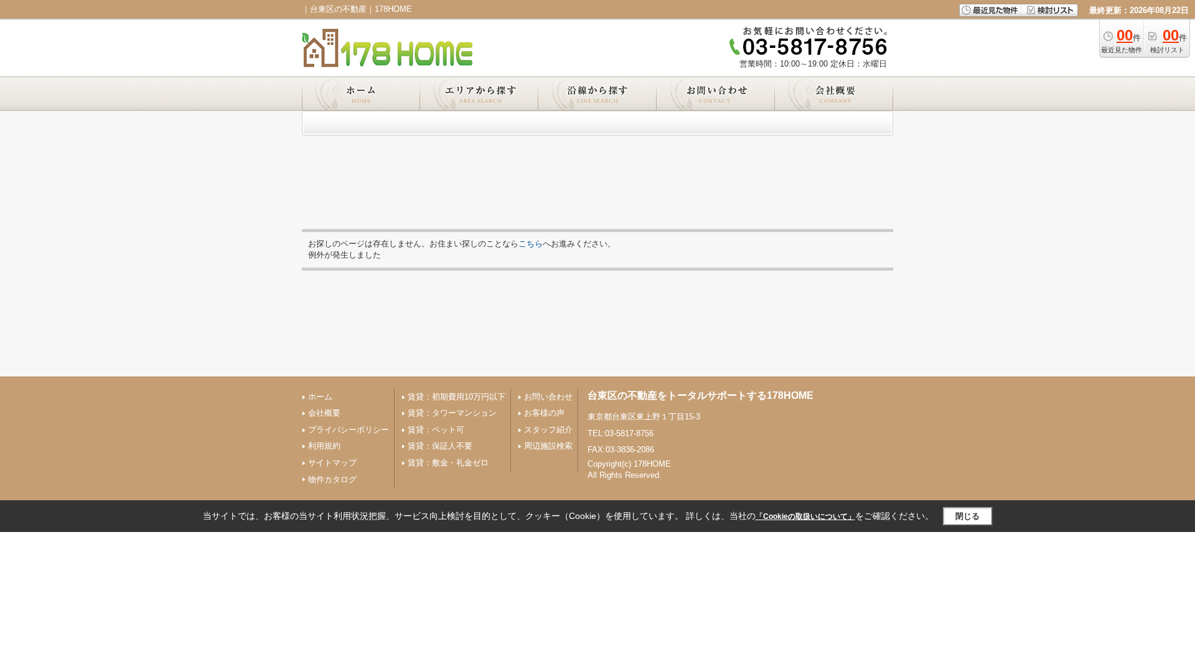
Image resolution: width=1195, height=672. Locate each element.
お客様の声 (544, 413)
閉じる (967, 516)
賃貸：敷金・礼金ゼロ (448, 462)
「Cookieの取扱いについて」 (805, 516)
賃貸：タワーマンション (452, 413)
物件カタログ (332, 479)
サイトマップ (332, 462)
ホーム (320, 396)
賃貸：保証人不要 (440, 445)
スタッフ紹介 (548, 429)
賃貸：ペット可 (436, 429)
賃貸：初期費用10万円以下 (456, 396)
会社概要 (324, 413)
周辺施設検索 (548, 445)
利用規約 (324, 445)
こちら (530, 243)
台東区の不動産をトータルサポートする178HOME (700, 395)
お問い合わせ (548, 396)
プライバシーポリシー (348, 429)
